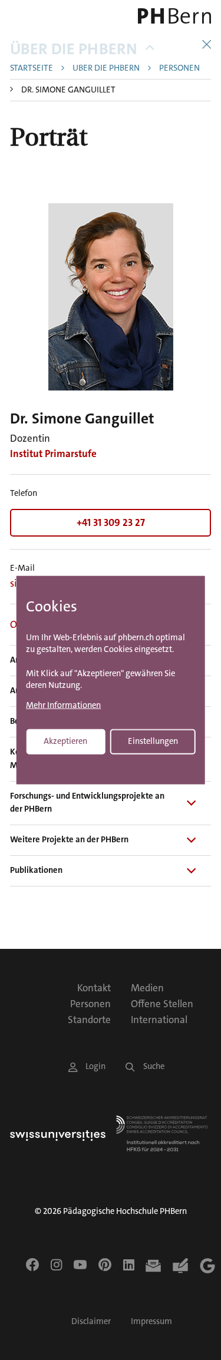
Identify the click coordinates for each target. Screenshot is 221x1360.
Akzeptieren (65, 740)
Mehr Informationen (63, 705)
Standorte (89, 1019)
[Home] (172, 16)
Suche (153, 1066)
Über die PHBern (73, 49)
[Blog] (180, 1265)
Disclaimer (91, 1321)
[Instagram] (56, 1264)
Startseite (31, 68)
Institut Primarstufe (53, 453)
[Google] (207, 1265)
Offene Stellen (162, 1003)
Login (95, 1066)
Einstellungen (153, 740)
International (159, 1019)
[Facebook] (32, 1264)
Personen (179, 68)
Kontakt (94, 987)
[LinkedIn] (128, 1264)
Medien (147, 987)
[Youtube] (80, 1264)
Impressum (151, 1321)
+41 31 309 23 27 (111, 522)
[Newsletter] (153, 1265)
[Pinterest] (104, 1264)
